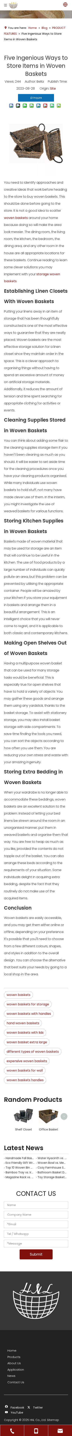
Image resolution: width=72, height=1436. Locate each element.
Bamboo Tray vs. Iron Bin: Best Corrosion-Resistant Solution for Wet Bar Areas (20, 1172)
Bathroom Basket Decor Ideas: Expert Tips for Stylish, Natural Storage (52, 1172)
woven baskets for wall (25, 1070)
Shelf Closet (23, 1129)
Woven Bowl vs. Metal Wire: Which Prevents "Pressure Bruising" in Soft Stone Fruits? (52, 1163)
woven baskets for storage (28, 1004)
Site (53, 88)
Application (15, 1369)
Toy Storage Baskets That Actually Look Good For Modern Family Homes (52, 1177)
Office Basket (48, 1129)
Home (11, 1350)
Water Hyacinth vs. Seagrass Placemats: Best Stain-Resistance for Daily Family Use (52, 1158)
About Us (14, 1363)
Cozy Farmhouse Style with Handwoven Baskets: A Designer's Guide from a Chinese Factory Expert (52, 1168)
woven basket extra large (27, 1042)
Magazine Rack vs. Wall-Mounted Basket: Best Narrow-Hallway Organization (20, 1177)
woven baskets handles (25, 1080)
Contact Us (15, 1382)
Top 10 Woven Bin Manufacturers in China (20, 1168)
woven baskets (16, 218)
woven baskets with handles (29, 1013)
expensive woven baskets (27, 1061)
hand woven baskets (23, 1023)
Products (13, 1357)
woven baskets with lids (25, 1032)
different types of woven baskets (33, 1051)
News (11, 1376)
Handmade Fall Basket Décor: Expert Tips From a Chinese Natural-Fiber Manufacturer (20, 1158)
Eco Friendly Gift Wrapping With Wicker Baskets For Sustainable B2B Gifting (20, 1163)
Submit (36, 1254)
